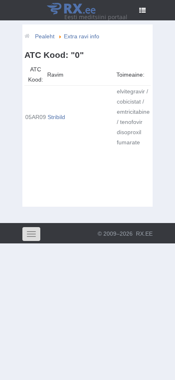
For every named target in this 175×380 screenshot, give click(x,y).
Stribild (56, 117)
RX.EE (144, 233)
